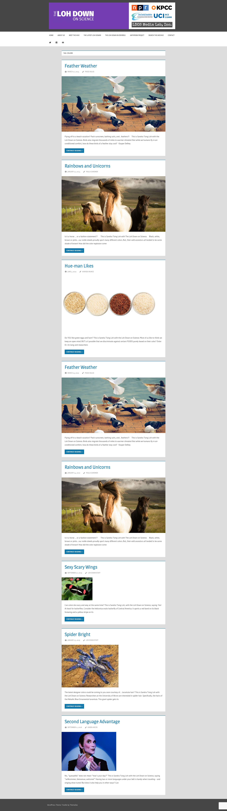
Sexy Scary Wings (81, 567)
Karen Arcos (92, 727)
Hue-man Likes (79, 266)
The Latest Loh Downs (92, 35)
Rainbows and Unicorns (87, 166)
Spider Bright (77, 634)
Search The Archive (156, 35)
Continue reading (73, 151)
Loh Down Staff (94, 573)
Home (51, 35)
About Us (61, 35)
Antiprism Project (137, 35)
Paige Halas (89, 71)
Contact (171, 35)
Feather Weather (81, 66)
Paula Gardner (92, 171)
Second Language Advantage (92, 721)
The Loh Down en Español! (115, 35)
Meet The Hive (74, 35)
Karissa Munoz (88, 271)
